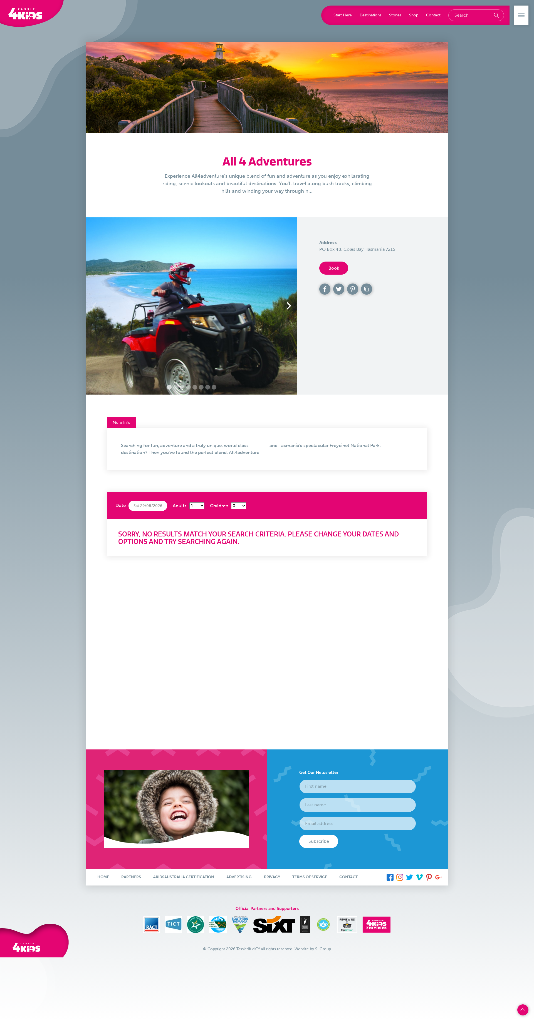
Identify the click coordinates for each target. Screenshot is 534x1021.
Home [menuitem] (103, 877)
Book (333, 268)
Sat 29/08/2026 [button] (148, 505)
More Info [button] (121, 422)
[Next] (288, 306)
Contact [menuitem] (348, 877)
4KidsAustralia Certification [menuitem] (183, 877)
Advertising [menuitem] (239, 877)
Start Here (342, 14)
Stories (395, 14)
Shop (413, 14)
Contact (433, 14)
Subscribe (318, 841)
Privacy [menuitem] (272, 877)
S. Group (323, 949)
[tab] (267, 449)
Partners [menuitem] (131, 877)
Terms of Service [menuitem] (309, 877)
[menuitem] (390, 877)
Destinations (370, 14)
